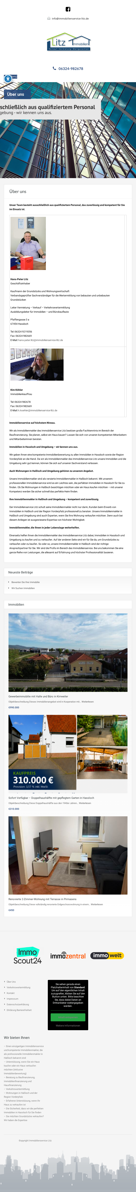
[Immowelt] (107, 955)
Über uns (11, 981)
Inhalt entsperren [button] (68, 1017)
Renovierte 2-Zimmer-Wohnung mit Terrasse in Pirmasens (42, 899)
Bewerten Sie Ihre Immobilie (26, 582)
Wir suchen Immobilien (23, 588)
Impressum (12, 998)
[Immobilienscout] (28, 955)
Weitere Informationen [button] (68, 1025)
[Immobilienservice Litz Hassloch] (68, 42)
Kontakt (11, 993)
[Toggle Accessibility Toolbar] (8, 79)
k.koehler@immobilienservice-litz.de (37, 410)
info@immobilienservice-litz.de (70, 18)
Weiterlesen (88, 701)
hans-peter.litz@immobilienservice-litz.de (40, 340)
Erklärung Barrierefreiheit (19, 1010)
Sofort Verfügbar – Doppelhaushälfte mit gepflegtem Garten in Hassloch (51, 798)
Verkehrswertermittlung (18, 987)
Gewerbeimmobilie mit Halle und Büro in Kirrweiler (38, 696)
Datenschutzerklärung (18, 1004)
